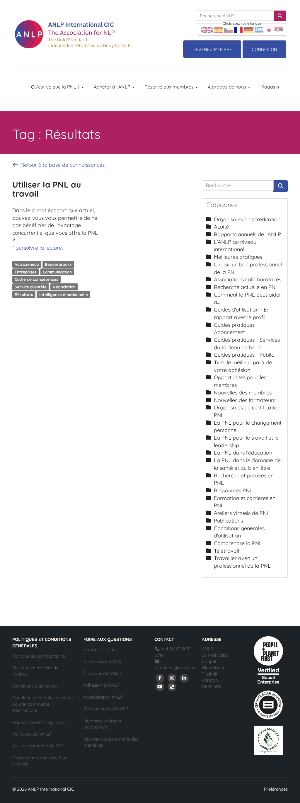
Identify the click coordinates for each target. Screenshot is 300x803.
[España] (218, 29)
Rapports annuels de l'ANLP (247, 234)
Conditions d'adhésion (34, 686)
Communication (57, 271)
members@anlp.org (174, 667)
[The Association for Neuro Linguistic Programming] (73, 34)
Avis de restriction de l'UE (37, 745)
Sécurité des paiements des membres (110, 742)
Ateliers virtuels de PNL (242, 513)
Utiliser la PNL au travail (46, 189)
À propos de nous (227, 87)
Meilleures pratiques (238, 257)
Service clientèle (31, 286)
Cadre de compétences (36, 279)
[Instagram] (172, 677)
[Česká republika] (228, 29)
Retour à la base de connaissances (62, 164)
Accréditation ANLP (103, 697)
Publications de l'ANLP (105, 709)
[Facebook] (160, 677)
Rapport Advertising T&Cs (38, 722)
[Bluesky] (172, 686)
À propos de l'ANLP (102, 673)
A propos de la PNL (102, 661)
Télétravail (226, 550)
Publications (228, 520)
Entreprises (26, 271)
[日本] (269, 29)
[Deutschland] (248, 29)
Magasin (269, 87)
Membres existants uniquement (102, 724)
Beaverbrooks (58, 264)
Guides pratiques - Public (244, 354)
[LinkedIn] (184, 677)
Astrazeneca (27, 264)
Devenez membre (212, 49)
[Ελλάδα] (259, 29)
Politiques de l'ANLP (32, 734)
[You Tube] (160, 686)
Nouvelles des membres (243, 392)
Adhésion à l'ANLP (101, 685)
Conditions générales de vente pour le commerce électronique (42, 704)
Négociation (64, 286)
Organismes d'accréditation (247, 219)
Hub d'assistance (100, 649)
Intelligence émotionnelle (63, 294)
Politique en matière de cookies (35, 671)
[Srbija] (279, 29)
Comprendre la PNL (238, 543)
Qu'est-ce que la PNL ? (56, 87)
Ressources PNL (233, 490)
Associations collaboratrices (247, 279)
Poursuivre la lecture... (38, 247)
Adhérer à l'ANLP (113, 87)
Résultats (24, 294)
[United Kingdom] (207, 29)
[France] (238, 29)
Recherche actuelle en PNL (246, 287)
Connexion (264, 49)
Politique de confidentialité (38, 656)
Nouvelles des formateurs (244, 400)
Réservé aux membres (169, 87)
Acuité (221, 226)
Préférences (276, 789)
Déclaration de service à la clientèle (39, 761)
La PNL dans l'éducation (243, 452)
